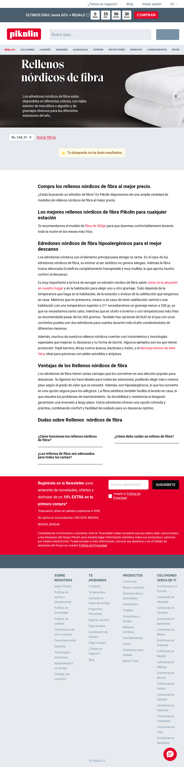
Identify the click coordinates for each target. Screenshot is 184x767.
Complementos (133, 638)
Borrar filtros (46, 137)
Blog (129, 4)
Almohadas (130, 604)
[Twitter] (82, 561)
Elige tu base (97, 626)
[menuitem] (10, 50)
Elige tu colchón (99, 620)
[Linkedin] (111, 561)
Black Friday (131, 661)
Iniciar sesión (151, 4)
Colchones (130, 581)
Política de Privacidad (93, 545)
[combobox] (100, 34)
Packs (127, 644)
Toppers (128, 610)
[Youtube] (92, 561)
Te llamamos (97, 592)
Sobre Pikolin (62, 586)
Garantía (60, 646)
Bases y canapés (133, 587)
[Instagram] (101, 561)
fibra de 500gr (96, 226)
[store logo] (24, 32)
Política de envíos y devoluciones (62, 597)
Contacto (95, 586)
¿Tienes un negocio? (102, 4)
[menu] (92, 50)
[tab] (70, 438)
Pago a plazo (97, 643)
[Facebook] (73, 561)
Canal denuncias (65, 640)
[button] (172, 4)
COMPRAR (146, 15)
